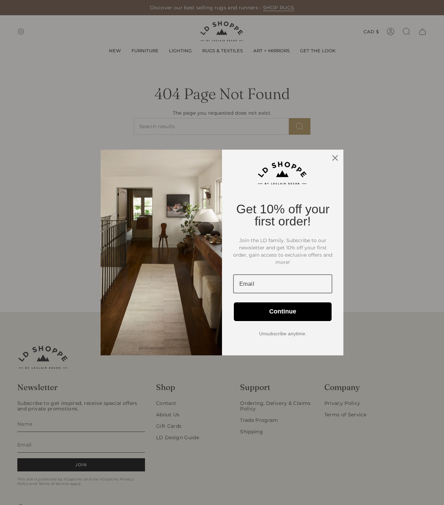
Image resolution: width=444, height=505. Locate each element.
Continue (282, 311)
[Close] (335, 158)
